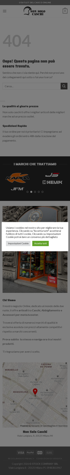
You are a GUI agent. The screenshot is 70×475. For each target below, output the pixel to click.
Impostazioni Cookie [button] (18, 243)
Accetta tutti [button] (40, 243)
